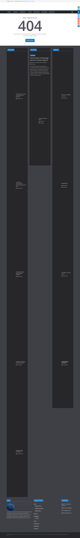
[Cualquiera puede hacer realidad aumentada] (11, 363)
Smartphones (36, 12)
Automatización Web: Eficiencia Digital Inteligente (20, 273)
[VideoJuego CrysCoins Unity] (34, 121)
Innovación (51, 12)
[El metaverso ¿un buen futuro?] (57, 274)
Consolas (37, 518)
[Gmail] (78, 21)
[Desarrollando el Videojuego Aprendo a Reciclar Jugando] (40, 53)
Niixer (9, 12)
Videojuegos (22, 12)
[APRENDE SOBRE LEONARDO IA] (11, 452)
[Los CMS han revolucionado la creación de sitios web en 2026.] (11, 185)
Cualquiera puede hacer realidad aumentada (20, 362)
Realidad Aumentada (39, 508)
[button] (10, 12)
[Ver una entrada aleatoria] (72, 12)
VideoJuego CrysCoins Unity (43, 119)
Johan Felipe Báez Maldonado (42, 62)
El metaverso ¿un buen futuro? (66, 273)
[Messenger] (78, 14)
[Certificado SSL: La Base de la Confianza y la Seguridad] (11, 96)
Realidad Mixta (38, 510)
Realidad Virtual (38, 506)
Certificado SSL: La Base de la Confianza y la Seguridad (20, 95)
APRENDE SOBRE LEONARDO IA (19, 451)
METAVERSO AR (65, 183)
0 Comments (33, 64)
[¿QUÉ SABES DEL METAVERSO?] (57, 363)
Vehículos (15, 12)
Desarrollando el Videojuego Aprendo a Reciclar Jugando (39, 59)
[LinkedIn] (78, 12)
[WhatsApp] (78, 7)
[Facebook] (78, 9)
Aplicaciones (44, 12)
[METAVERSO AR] (57, 185)
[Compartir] (78, 26)
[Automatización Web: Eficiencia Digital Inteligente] (11, 274)
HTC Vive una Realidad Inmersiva (66, 95)
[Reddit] (78, 24)
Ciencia (30, 12)
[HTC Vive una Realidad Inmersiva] (57, 96)
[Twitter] (78, 17)
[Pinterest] (78, 19)
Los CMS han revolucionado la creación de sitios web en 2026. (21, 184)
